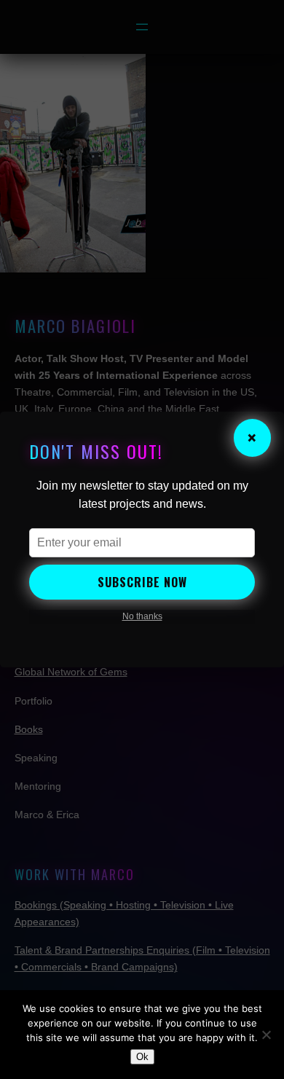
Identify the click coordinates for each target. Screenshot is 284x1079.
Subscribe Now (142, 582)
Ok (142, 1056)
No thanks (142, 616)
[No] (266, 1034)
